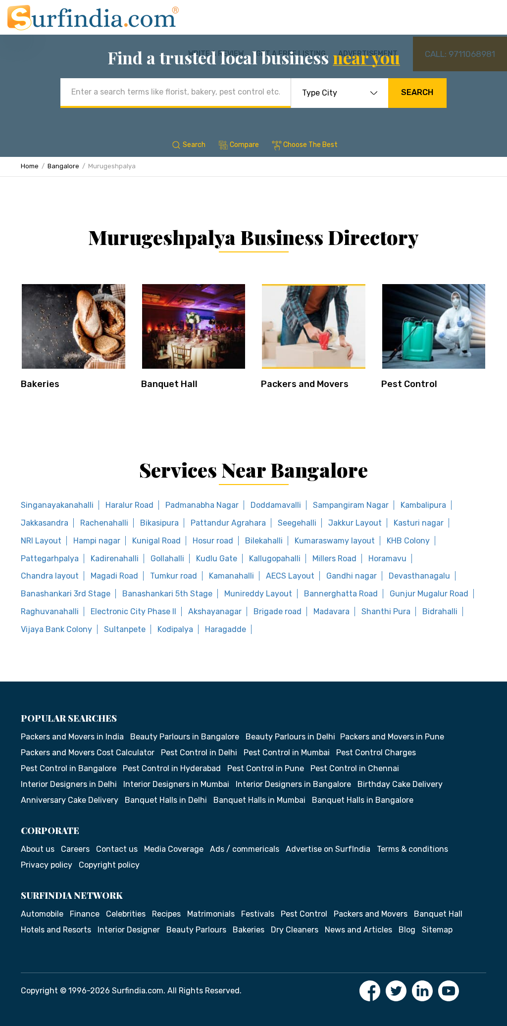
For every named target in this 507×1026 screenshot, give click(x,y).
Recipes (166, 914)
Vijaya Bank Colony (56, 629)
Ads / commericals (244, 849)
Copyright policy (109, 865)
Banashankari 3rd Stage (65, 593)
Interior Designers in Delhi (69, 784)
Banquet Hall (169, 384)
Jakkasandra (44, 523)
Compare (244, 145)
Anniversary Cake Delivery (69, 800)
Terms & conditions (412, 849)
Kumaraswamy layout (335, 540)
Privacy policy (46, 865)
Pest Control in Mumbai (287, 752)
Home (30, 166)
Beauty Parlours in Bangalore (184, 736)
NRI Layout (41, 540)
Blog (407, 929)
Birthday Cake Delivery (400, 784)
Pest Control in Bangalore (68, 768)
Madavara (331, 611)
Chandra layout (50, 576)
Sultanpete (125, 629)
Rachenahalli (104, 523)
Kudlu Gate (216, 558)
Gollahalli (167, 558)
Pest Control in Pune (265, 768)
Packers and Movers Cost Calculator (87, 752)
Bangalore (63, 166)
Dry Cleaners (294, 929)
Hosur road (213, 540)
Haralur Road (129, 505)
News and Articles (358, 929)
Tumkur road (173, 576)
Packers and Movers (305, 384)
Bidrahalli (439, 611)
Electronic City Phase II (133, 611)
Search (417, 92)
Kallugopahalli (275, 558)
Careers (75, 849)
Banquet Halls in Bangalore (362, 800)
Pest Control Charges (376, 752)
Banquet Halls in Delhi (166, 800)
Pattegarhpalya (50, 558)
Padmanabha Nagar (202, 505)
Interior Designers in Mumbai (176, 784)
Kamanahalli (231, 576)
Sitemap (437, 929)
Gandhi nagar (351, 576)
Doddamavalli (276, 505)
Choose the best (310, 145)
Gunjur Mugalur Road (429, 593)
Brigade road (278, 611)
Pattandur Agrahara (228, 523)
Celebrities (126, 914)
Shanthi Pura (385, 611)
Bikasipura (159, 523)
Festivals (257, 914)
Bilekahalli (264, 540)
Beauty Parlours (196, 929)
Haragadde (225, 629)
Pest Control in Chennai (354, 768)
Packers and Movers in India (72, 736)
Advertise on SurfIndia (328, 849)
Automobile (42, 914)
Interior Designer (129, 929)
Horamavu (387, 558)
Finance (85, 914)
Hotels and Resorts (56, 929)
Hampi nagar (96, 540)
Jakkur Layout (355, 523)
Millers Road (334, 558)
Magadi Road (114, 576)
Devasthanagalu (419, 576)
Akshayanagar (215, 611)
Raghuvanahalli (50, 611)
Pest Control (409, 384)
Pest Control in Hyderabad (172, 768)
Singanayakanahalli (57, 505)
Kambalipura (423, 505)
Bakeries (40, 384)
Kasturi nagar (419, 523)
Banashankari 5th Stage (167, 593)
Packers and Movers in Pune (392, 736)
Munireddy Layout (258, 593)
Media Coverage (173, 849)
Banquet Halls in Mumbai (259, 800)
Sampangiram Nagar (351, 505)
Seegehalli (297, 523)
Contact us (117, 849)
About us (37, 849)
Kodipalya (175, 629)
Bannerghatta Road (341, 593)
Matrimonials (211, 914)
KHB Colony (408, 540)
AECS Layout (290, 576)
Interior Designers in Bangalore (293, 784)
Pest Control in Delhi (199, 752)
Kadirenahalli (115, 558)
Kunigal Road (156, 540)
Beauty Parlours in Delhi (290, 736)
